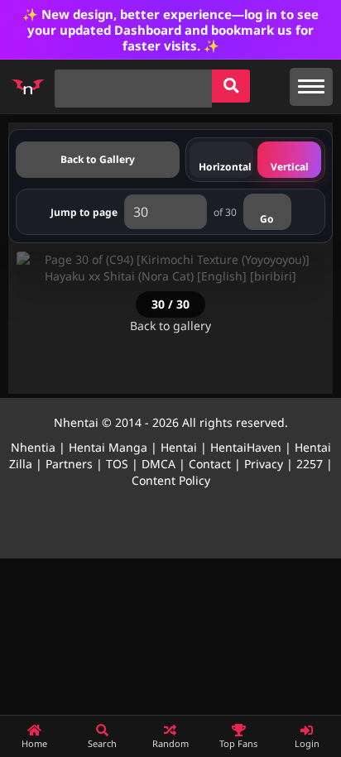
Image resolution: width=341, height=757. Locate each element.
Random (170, 743)
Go (267, 219)
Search (102, 743)
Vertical (290, 167)
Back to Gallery (97, 159)
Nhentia (33, 447)
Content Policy (171, 480)
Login (307, 743)
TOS (117, 464)
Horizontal (225, 167)
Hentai (179, 447)
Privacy (263, 464)
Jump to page (84, 212)
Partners (69, 464)
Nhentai (76, 422)
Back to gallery (170, 325)
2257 (309, 464)
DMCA (158, 464)
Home (34, 743)
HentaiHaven (245, 447)
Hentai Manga (108, 447)
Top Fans (238, 743)
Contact (210, 464)
